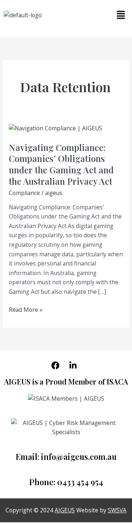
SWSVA (117, 510)
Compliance (24, 193)
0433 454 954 (80, 481)
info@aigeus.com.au (79, 456)
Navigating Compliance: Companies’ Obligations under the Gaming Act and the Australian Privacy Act (61, 164)
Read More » (26, 309)
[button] (121, 15)
